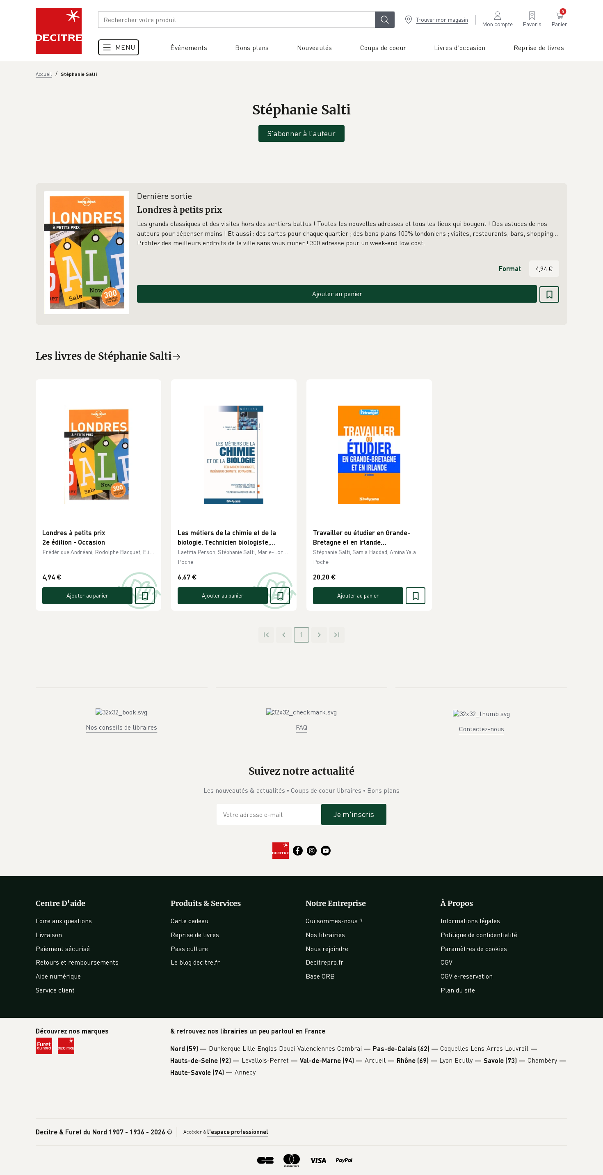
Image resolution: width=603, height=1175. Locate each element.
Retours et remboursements (77, 962)
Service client (55, 990)
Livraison (49, 935)
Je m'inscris (353, 814)
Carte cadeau (189, 921)
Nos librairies (325, 935)
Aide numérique (58, 976)
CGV (446, 962)
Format (510, 268)
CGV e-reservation (467, 976)
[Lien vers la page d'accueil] (59, 31)
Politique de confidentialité (479, 935)
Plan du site (458, 990)
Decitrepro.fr (324, 962)
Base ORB (320, 976)
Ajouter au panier (337, 294)
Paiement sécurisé (63, 949)
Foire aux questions (64, 921)
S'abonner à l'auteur (301, 133)
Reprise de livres (195, 935)
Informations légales (470, 921)
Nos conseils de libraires (121, 727)
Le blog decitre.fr (195, 962)
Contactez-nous (481, 729)
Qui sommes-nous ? (334, 921)
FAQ (301, 727)
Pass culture (189, 949)
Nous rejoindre (327, 949)
